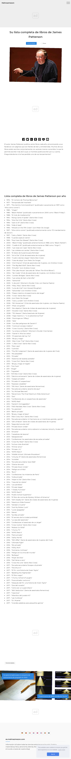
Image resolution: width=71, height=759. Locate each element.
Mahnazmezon (8, 3)
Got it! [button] (53, 754)
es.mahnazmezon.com (15, 739)
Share (44, 43)
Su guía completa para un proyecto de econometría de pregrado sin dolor (16, 676)
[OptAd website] (61, 193)
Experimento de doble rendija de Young (53, 696)
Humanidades (31, 43)
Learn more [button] (61, 749)
